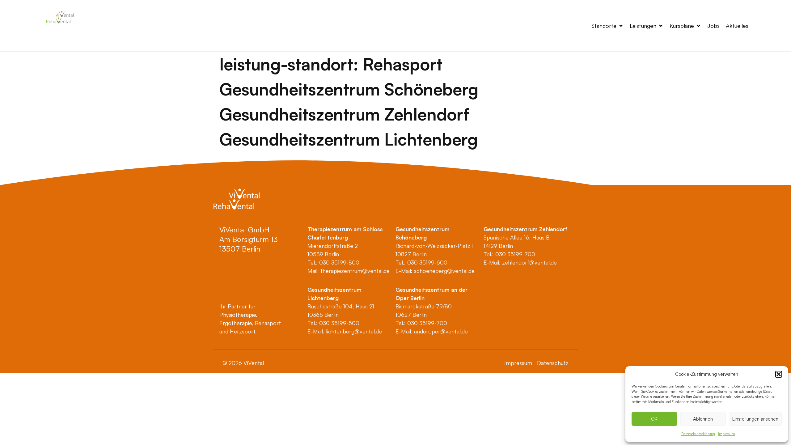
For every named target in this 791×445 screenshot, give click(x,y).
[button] (779, 374)
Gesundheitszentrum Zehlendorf (344, 114)
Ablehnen (703, 419)
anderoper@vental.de (441, 331)
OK (654, 419)
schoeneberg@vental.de (444, 270)
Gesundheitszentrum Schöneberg (348, 89)
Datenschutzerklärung (698, 434)
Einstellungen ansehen (755, 419)
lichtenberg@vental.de (354, 331)
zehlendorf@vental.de (529, 262)
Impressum (726, 434)
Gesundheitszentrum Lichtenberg (348, 139)
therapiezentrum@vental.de (355, 270)
